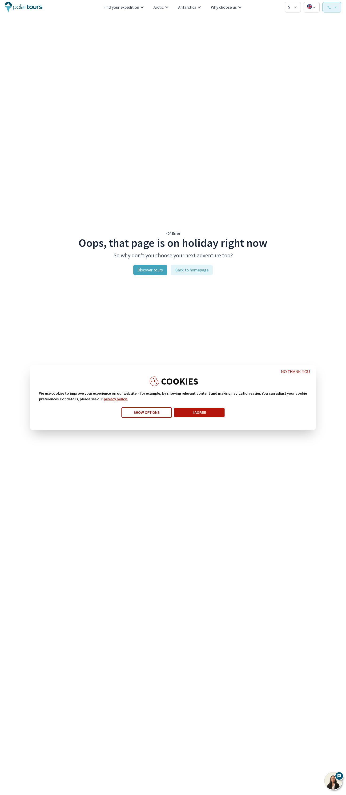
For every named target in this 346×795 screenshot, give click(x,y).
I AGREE (199, 412)
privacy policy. (116, 399)
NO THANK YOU (295, 372)
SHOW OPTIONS (147, 412)
